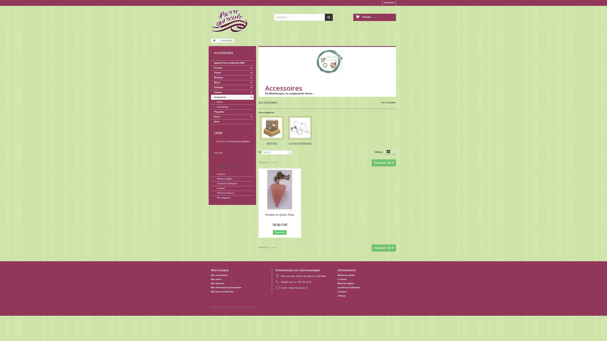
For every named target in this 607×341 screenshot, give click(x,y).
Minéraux (218, 77)
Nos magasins (223, 198)
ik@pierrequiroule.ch (298, 288)
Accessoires (220, 97)
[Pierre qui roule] (240, 21)
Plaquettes (219, 112)
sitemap (341, 296)
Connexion (389, 2)
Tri (259, 152)
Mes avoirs (216, 279)
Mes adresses (217, 283)
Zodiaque (218, 87)
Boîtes (219, 102)
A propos (220, 188)
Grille (388, 154)
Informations (225, 166)
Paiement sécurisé (225, 193)
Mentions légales (224, 179)
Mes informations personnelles (226, 287)
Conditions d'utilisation (226, 183)
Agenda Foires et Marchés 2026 (229, 63)
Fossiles (218, 68)
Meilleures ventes (346, 275)
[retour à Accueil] (214, 41)
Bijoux (217, 82)
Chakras (218, 92)
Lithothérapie (222, 107)
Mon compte (220, 270)
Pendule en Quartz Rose (279, 214)
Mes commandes (219, 275)
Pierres (217, 73)
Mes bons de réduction (222, 291)
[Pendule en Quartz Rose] (280, 189)
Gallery (218, 153)
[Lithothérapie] (300, 127)
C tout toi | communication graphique (233, 141)
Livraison (220, 174)
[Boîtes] (272, 127)
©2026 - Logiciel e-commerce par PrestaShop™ (233, 307)
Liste (394, 154)
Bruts (216, 121)
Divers (217, 117)
